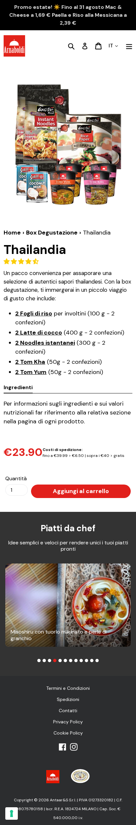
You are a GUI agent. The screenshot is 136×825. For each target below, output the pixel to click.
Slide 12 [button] (97, 660)
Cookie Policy (68, 733)
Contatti (68, 710)
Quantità (16, 478)
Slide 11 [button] (91, 660)
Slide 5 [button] (60, 660)
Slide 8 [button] (76, 660)
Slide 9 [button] (81, 660)
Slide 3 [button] (49, 660)
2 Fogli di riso (33, 313)
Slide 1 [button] (39, 660)
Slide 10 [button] (86, 660)
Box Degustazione (52, 233)
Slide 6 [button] (65, 660)
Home (12, 233)
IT (112, 45)
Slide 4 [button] (54, 660)
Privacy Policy (68, 722)
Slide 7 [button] (70, 660)
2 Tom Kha (30, 362)
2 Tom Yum (31, 372)
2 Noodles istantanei (45, 343)
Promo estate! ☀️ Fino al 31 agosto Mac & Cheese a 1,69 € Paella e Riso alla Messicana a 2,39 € (68, 15)
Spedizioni (68, 699)
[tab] (39, 660)
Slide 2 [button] (44, 660)
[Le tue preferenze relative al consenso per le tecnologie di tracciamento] (11, 813)
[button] (22, 261)
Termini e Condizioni (68, 688)
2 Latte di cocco (38, 333)
